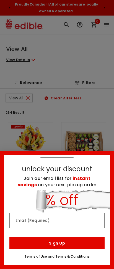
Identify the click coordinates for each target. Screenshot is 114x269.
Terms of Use (35, 256)
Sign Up (57, 243)
